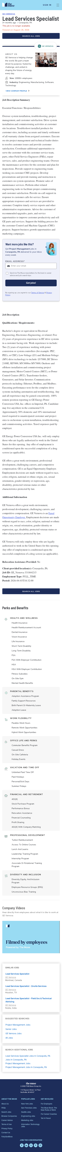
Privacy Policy (6, 1128)
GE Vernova (8, 14)
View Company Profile (16, 91)
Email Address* (15, 261)
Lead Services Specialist (17, 974)
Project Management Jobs (17, 1063)
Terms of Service (37, 293)
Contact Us (5, 1132)
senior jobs (11, 1029)
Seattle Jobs (26, 1112)
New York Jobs (27, 1103)
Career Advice (7, 1120)
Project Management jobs (17, 1024)
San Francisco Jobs (29, 1107)
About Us (5, 1103)
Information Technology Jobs (30, 1125)
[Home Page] (10, 5)
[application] (31, 937)
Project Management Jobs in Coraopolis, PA (26, 1067)
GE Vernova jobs (13, 1033)
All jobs (9, 1037)
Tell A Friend (46, 1118)
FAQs (3, 1107)
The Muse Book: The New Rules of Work (49, 1108)
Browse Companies (9, 1116)
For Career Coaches (49, 1114)
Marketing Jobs (27, 1120)
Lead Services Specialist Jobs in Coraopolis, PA (27, 1056)
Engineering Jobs (28, 1116)
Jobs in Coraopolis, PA (16, 1059)
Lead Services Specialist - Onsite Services (26, 986)
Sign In (47, 5)
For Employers (46, 1103)
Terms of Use (6, 1124)
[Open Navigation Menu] (58, 5)
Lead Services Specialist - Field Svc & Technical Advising (28, 1000)
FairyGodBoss (7, 1136)
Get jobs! (31, 283)
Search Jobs (6, 1112)
